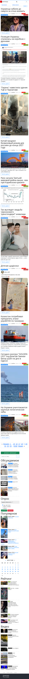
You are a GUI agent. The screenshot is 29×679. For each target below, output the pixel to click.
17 (2, 571)
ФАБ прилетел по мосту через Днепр (13, 530)
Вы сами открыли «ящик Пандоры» (13, 553)
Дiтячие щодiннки (10, 265)
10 (2, 569)
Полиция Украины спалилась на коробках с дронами (13, 39)
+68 (26, 364)
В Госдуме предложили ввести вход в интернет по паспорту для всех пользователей (13, 465)
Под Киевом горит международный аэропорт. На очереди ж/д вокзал (10, 542)
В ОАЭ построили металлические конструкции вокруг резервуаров (12, 655)
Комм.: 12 (24, 185)
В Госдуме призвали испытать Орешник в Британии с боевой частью (13, 616)
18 (5, 571)
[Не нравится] (27, 14)
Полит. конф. (10, 672)
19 (7, 571)
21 (12, 571)
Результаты (10, 510)
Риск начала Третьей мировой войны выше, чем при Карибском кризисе (14, 180)
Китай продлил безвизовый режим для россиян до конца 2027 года (12, 144)
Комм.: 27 (24, 216)
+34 (26, 151)
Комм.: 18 (24, 268)
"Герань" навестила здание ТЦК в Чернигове (14, 88)
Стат (4, 672)
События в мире (4, 15)
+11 (26, 186)
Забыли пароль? (15, 4)
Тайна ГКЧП (15, 481)
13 (10, 569)
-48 (25, 269)
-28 (25, 14)
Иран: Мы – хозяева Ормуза (13, 589)
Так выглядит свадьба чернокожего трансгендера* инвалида (13, 212)
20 (10, 571)
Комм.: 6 (23, 13)
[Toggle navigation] (26, 2)
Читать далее (5, 33)
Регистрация (4, 4)
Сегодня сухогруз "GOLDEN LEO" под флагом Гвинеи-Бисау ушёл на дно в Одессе (14, 357)
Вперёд (6, 444)
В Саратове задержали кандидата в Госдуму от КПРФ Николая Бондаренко (13, 471)
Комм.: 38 (24, 363)
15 (15, 569)
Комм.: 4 (23, 92)
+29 (26, 44)
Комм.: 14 (24, 323)
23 (18, 571)
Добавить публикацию (10, 453)
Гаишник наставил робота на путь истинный (13, 636)
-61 (25, 217)
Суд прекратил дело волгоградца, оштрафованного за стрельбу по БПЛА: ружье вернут (10, 584)
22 (15, 571)
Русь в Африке (15, 648)
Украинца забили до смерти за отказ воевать (13, 9)
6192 (15, 446)
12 (7, 569)
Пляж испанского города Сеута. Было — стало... (13, 547)
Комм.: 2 (23, 150)
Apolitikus (13, 13)
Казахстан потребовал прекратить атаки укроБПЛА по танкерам (12, 318)
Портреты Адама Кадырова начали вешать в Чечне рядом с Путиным (13, 489)
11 (5, 569)
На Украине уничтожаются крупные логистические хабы (14, 409)
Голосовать (4, 510)
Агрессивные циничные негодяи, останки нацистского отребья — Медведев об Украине (9, 668)
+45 (26, 93)
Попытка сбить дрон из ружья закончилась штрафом (13, 477)
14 (12, 569)
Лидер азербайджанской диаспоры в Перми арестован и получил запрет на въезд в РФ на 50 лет (13, 604)
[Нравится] (24, 14)
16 (18, 569)
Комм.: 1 (23, 43)
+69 (26, 415)
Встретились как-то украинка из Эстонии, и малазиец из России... (13, 631)
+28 (26, 324)
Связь (15, 672)
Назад (20, 446)
